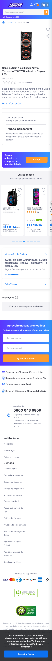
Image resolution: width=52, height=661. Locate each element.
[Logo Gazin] (15, 5)
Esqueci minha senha (13, 475)
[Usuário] (31, 5)
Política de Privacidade (31, 645)
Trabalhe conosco (11, 457)
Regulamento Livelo (12, 562)
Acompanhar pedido (13, 495)
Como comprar (10, 468)
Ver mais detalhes (12, 274)
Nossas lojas (9, 450)
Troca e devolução (12, 501)
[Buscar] (46, 12)
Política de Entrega (12, 518)
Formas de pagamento (14, 488)
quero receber (26, 358)
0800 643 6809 (27, 410)
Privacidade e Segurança (15, 525)
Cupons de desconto (13, 482)
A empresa (8, 444)
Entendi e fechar (26, 654)
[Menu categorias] (4, 5)
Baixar (36, 159)
